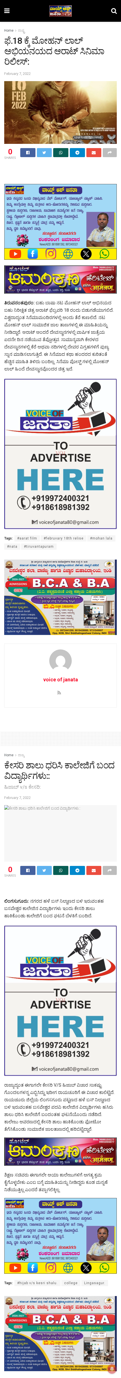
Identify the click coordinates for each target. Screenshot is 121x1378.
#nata (12, 547)
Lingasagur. (94, 1283)
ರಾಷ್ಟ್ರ (21, 30)
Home (9, 30)
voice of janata (60, 679)
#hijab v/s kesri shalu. (37, 1283)
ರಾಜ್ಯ (21, 755)
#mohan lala (101, 538)
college (71, 1283)
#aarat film (27, 538)
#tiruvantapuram (39, 547)
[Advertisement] (60, 171)
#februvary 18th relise (64, 538)
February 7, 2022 (17, 74)
